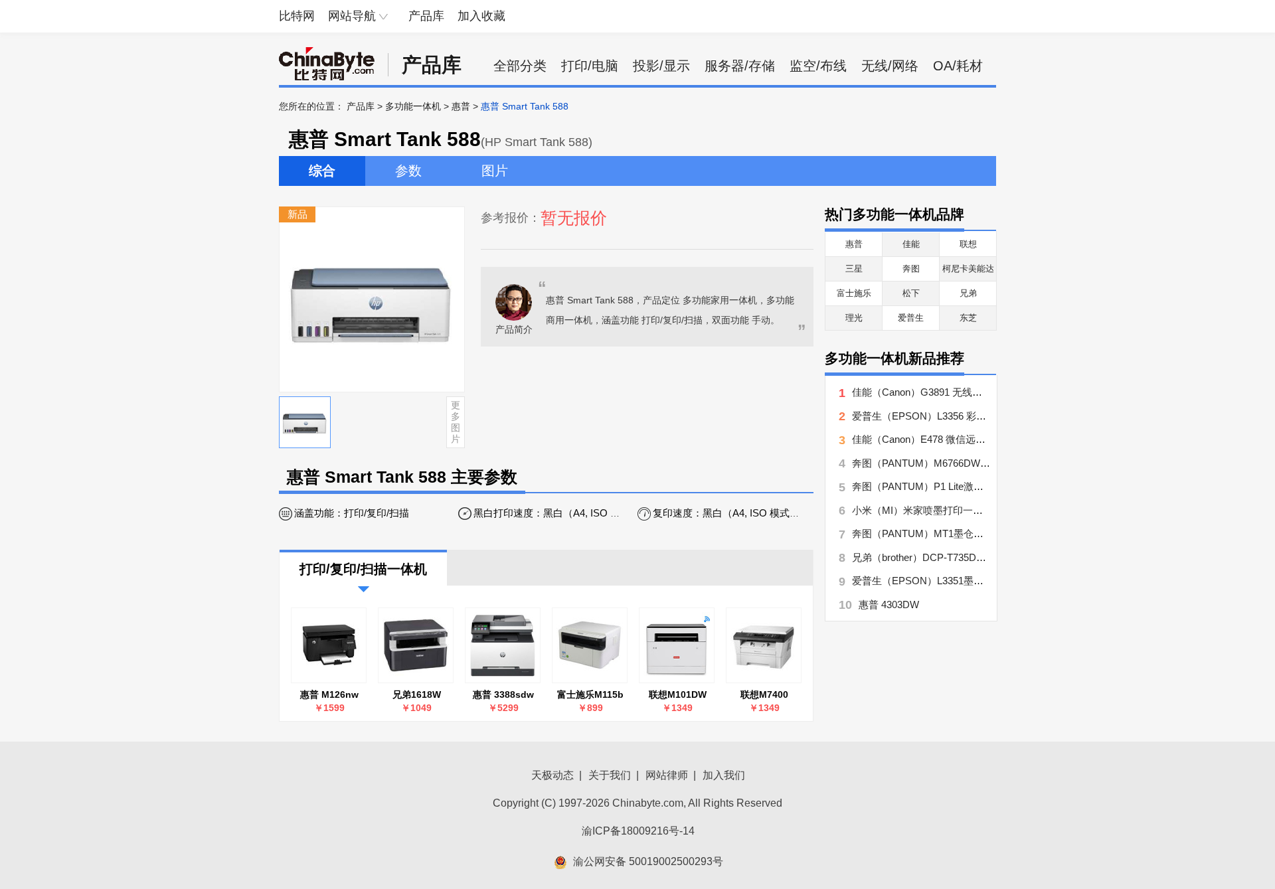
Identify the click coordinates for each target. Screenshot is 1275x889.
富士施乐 (854, 293)
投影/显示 (661, 65)
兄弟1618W (416, 694)
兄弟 (968, 293)
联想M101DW (678, 694)
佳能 (911, 244)
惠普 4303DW (889, 604)
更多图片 (455, 422)
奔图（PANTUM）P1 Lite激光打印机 (932, 486)
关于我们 (609, 775)
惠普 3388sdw (503, 694)
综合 (322, 170)
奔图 (911, 269)
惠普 (461, 106)
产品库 (426, 16)
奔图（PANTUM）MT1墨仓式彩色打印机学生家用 (962, 533)
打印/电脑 (589, 65)
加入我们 (724, 775)
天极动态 (552, 775)
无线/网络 (889, 65)
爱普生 (911, 318)
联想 (968, 244)
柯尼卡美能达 (968, 269)
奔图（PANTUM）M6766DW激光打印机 (941, 463)
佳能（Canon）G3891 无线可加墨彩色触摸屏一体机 (967, 392)
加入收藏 (481, 16)
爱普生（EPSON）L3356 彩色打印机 (934, 416)
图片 (494, 170)
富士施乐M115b (590, 694)
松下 (911, 293)
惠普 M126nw (329, 694)
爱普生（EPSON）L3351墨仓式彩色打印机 (947, 580)
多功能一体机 (413, 106)
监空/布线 (818, 65)
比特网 (297, 16)
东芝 (968, 318)
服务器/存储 (740, 65)
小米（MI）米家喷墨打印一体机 (922, 510)
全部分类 (520, 65)
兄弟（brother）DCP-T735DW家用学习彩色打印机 (963, 557)
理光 (854, 318)
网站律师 (666, 775)
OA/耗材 (958, 65)
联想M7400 (764, 694)
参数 (408, 170)
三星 (854, 269)
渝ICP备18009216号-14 (638, 831)
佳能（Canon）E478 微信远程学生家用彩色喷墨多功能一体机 (988, 439)
